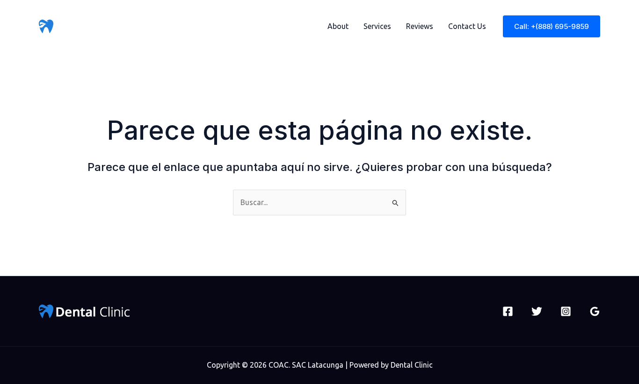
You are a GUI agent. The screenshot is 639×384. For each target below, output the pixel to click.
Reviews (419, 26)
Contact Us (467, 26)
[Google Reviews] (594, 311)
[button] (551, 26)
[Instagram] (565, 311)
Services (377, 26)
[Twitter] (536, 311)
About (338, 26)
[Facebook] (507, 311)
